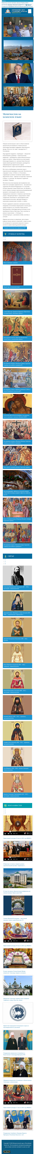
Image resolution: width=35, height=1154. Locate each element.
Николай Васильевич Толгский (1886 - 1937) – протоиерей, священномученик (15, 691)
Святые (11, 556)
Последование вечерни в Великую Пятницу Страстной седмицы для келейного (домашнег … (17, 442)
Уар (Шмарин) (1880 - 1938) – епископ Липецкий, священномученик (16, 769)
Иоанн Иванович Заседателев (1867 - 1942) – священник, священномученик (15, 665)
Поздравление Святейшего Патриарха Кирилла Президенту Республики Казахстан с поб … (15, 1134)
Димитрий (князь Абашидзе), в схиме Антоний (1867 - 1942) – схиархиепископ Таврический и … (17, 613)
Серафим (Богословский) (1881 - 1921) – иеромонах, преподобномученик (17, 743)
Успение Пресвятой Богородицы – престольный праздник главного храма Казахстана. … (15, 919)
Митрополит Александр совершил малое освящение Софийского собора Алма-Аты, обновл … (16, 999)
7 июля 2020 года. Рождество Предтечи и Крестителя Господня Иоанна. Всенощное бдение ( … (17, 312)
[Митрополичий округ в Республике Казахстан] (15, 11)
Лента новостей (15, 805)
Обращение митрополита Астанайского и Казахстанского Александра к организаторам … (17, 1081)
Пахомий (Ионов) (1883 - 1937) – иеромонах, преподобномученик (15, 717)
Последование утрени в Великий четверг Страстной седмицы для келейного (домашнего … (16, 545)
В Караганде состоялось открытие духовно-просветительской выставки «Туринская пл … (14, 864)
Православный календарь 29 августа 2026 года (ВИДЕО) (17, 838)
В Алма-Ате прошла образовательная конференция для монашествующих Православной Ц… (16, 892)
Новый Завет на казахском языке (12, 287)
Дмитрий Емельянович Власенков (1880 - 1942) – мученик (16, 639)
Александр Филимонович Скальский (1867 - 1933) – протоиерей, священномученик (16, 587)
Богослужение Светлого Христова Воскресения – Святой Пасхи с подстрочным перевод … (16, 338)
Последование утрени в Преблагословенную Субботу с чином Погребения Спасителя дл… (17, 390)
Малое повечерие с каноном (11, 262)
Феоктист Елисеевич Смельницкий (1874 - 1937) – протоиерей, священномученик (16, 795)
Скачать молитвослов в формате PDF (15, 228)
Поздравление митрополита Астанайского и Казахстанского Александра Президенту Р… (14, 1053)
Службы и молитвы (16, 234)
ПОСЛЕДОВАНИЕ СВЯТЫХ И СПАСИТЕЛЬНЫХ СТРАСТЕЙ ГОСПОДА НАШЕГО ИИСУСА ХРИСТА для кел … (17, 493)
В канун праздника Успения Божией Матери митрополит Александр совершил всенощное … (15, 972)
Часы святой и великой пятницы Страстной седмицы (17, 467)
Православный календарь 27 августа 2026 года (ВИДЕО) (17, 1107)
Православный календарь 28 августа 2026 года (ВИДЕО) (17, 945)
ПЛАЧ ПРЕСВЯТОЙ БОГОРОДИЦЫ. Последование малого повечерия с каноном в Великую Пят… (16, 416)
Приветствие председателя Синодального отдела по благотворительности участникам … (16, 1026)
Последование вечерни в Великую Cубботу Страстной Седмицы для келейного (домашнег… (17, 364)
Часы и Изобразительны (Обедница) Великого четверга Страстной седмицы (17, 519)
